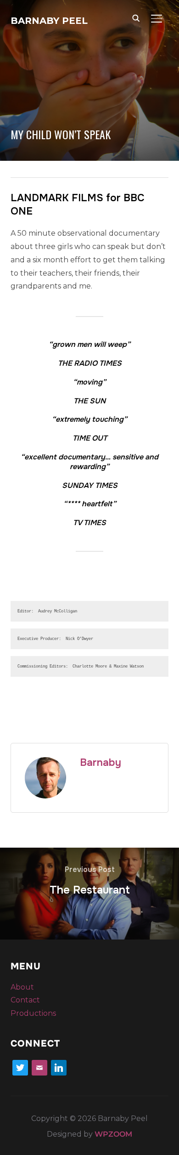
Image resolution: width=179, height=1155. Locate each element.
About (22, 987)
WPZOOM (113, 1134)
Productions (33, 1013)
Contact (25, 1000)
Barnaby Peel (49, 20)
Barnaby (100, 762)
